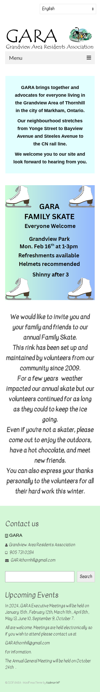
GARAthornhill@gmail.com (32, 560)
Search (86, 577)
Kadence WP (53, 683)
